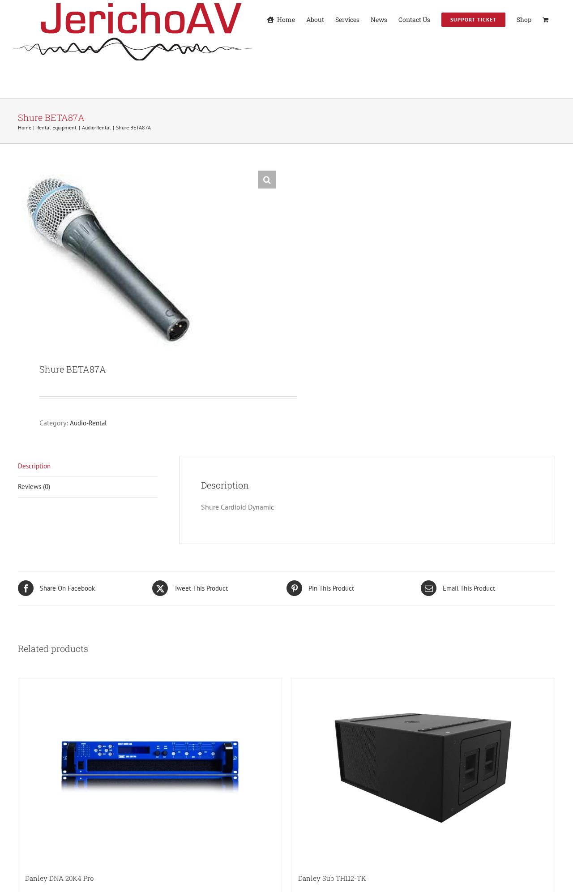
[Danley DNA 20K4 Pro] (150, 768)
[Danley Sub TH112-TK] (423, 768)
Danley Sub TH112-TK (332, 878)
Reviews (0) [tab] (34, 486)
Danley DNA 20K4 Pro (59, 878)
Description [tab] (34, 466)
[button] (267, 180)
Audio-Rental (88, 423)
